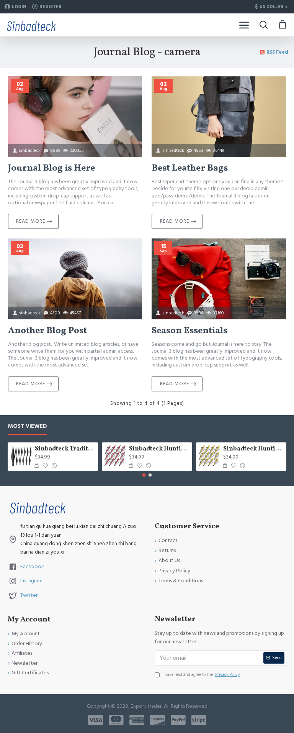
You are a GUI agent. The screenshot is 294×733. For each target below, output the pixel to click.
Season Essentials (189, 331)
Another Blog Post (47, 331)
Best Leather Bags (190, 168)
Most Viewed (27, 426)
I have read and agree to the (201, 674)
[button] (143, 475)
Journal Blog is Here (51, 168)
